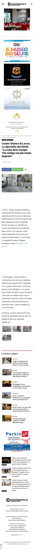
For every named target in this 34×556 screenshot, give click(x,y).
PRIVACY (20, 535)
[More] (25, 169)
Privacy (1, 547)
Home (3, 136)
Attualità (8, 136)
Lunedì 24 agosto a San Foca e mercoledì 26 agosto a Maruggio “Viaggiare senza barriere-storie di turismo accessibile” (21, 472)
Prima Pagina (10, 139)
